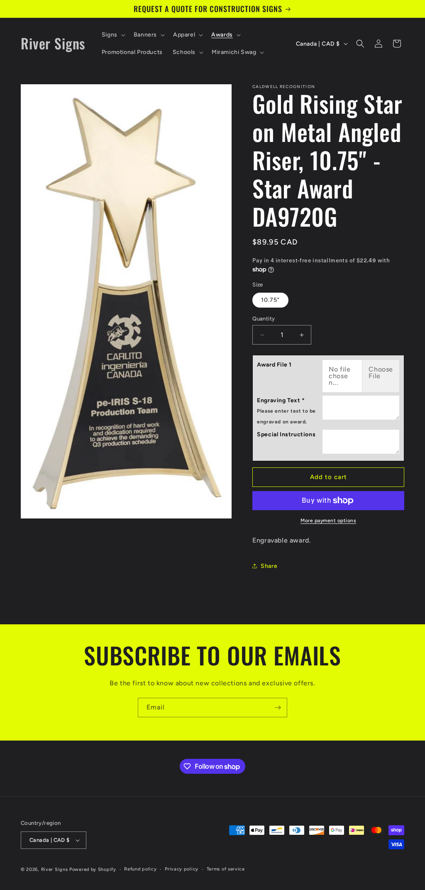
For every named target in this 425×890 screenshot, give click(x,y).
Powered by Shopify (92, 869)
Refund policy (140, 869)
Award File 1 (274, 364)
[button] (113, 35)
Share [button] (269, 566)
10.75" (270, 299)
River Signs (54, 869)
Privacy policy (181, 869)
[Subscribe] (278, 707)
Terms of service (226, 869)
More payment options (328, 520)
